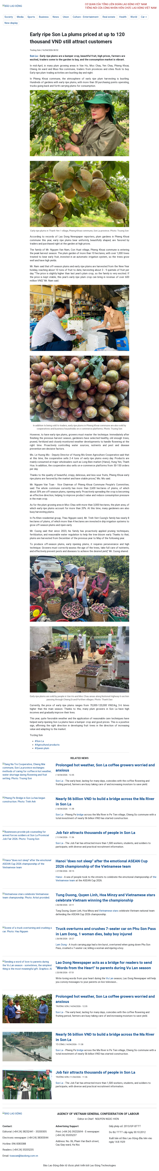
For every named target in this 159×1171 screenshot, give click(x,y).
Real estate (108, 16)
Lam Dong (61, 944)
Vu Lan (109, 978)
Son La (34, 55)
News (56, 16)
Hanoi (59, 876)
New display (11, 22)
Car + (144, 16)
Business (44, 16)
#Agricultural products (47, 744)
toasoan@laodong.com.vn (24, 1155)
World (133, 16)
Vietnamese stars (108, 910)
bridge (80, 814)
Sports (31, 16)
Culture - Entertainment (86, 16)
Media (20, 16)
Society (8, 16)
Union (66, 16)
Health (122, 16)
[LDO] (27, 771)
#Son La (39, 741)
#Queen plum (42, 748)
